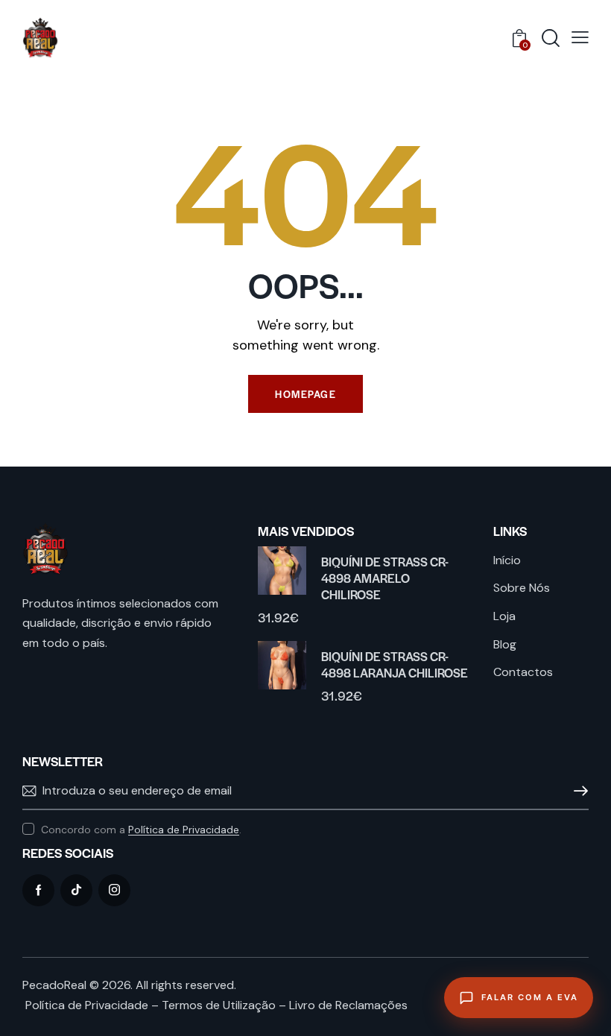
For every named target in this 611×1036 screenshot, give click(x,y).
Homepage (305, 394)
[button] (580, 38)
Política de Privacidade (183, 830)
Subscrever (577, 791)
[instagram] (114, 890)
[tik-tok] (76, 890)
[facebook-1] (38, 890)
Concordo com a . (141, 829)
